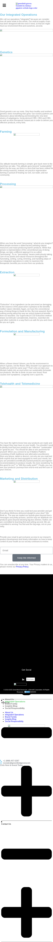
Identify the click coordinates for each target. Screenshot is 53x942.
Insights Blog (11, 706)
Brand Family (11, 704)
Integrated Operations (15, 702)
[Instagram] (26, 674)
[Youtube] (34, 674)
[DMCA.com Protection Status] (30, 692)
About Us (9, 699)
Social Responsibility (15, 708)
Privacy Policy (22, 567)
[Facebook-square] (19, 674)
